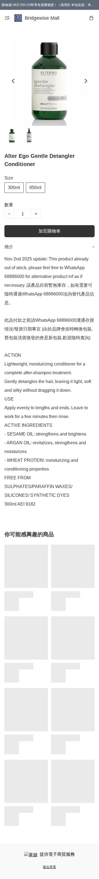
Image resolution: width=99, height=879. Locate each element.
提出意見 (49, 867)
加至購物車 (49, 231)
